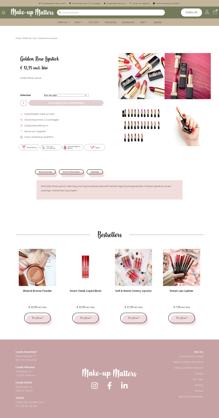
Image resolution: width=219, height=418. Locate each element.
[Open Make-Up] (69, 22)
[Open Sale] (146, 22)
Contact (199, 373)
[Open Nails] (81, 22)
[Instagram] (94, 385)
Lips (35, 38)
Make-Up (27, 38)
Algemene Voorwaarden (190, 396)
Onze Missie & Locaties (191, 356)
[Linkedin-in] (124, 385)
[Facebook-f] (109, 385)
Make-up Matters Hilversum (189, 367)
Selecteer (25, 95)
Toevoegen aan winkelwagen (66, 102)
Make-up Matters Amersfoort (188, 362)
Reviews (199, 390)
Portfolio (199, 385)
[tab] (45, 171)
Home (18, 38)
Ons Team (198, 379)
